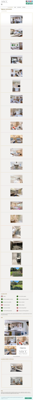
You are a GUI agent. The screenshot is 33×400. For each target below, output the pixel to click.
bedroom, (10, 392)
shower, (8, 393)
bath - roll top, (4, 392)
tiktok (26, 1)
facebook (29, 1)
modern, (4, 393)
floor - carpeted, (21, 392)
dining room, (17, 392)
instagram (27, 1)
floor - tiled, (24, 392)
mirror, (2, 393)
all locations (10, 7)
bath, (1, 392)
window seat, (15, 393)
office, (6, 393)
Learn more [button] (6, 398)
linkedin (32, 1)
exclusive (19, 7)
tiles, (9, 393)
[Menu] (1, 4)
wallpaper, (11, 393)
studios (23, 7)
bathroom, (7, 392)
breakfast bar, (13, 392)
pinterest (30, 1)
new (15, 7)
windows (18, 393)
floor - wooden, (28, 392)
